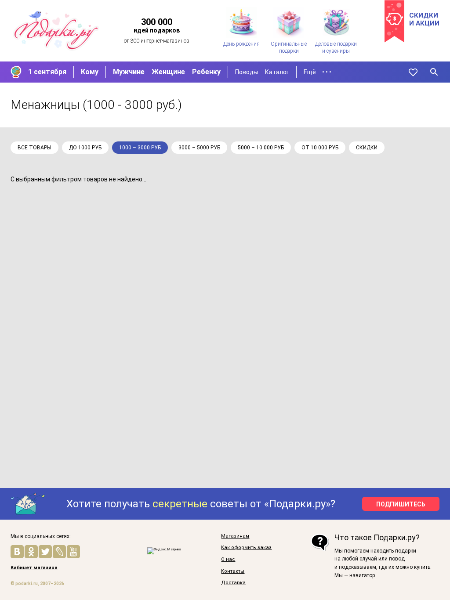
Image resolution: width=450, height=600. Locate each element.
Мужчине (129, 72)
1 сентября (47, 72)
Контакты (232, 571)
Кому (89, 72)
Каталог (277, 72)
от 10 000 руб (319, 148)
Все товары (34, 148)
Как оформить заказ (246, 547)
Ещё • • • (317, 72)
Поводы (246, 72)
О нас (228, 559)
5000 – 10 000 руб (261, 148)
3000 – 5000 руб (199, 148)
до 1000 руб (85, 148)
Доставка (233, 583)
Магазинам (235, 536)
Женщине (168, 72)
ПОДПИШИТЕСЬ (400, 504)
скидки (366, 148)
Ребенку (206, 72)
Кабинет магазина (34, 568)
